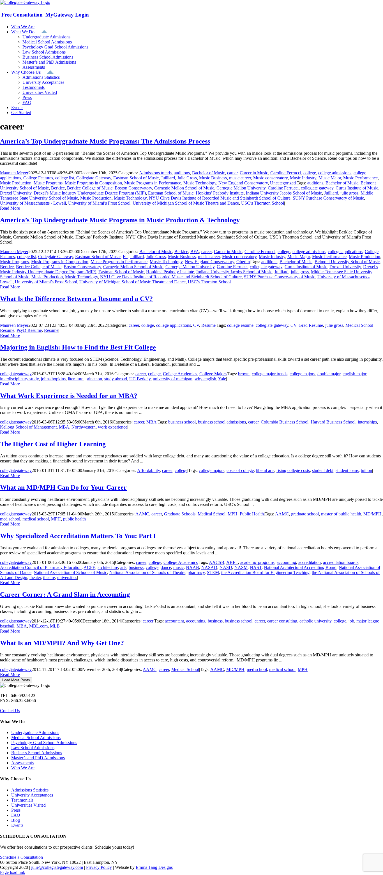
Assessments (22, 762)
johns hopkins (53, 378)
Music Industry (303, 177)
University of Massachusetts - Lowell (33, 203)
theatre (49, 577)
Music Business (213, 177)
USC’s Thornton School (262, 203)
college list (64, 177)
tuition (366, 470)
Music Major (330, 177)
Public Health (252, 513)
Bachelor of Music (208, 172)
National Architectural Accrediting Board (300, 567)
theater (35, 577)
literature (75, 378)
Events (17, 825)
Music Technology (199, 182)
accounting (286, 562)
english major (354, 373)
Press (15, 810)
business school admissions (222, 422)
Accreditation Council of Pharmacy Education (41, 567)
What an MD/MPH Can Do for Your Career (63, 487)
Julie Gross (187, 177)
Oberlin (243, 261)
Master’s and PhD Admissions (38, 757)
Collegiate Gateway (93, 177)
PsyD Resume (29, 330)
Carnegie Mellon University (241, 188)
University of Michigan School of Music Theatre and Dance (186, 203)
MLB (55, 626)
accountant (174, 621)
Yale (222, 378)
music (178, 567)
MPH (232, 513)
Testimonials (22, 800)
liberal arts (265, 470)
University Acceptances (32, 795)
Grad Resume (311, 325)
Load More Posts (16, 680)
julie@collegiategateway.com (57, 867)
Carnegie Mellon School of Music (184, 188)
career (232, 172)
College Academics (180, 373)
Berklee (58, 188)
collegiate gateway (317, 188)
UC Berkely (140, 378)
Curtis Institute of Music (357, 188)
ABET (232, 562)
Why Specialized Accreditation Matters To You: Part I (78, 536)
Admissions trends (155, 172)
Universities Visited (28, 805)
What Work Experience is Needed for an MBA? (68, 395)
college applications (345, 251)
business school (182, 422)
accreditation (309, 562)
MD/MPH (372, 513)
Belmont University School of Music (347, 261)
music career (240, 177)
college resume (240, 325)
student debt (322, 470)
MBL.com (38, 626)
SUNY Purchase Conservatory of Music (328, 198)
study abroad (115, 378)
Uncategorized (283, 182)
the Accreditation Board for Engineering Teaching (265, 572)
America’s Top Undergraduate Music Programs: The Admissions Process (105, 141)
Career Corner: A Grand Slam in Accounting (65, 594)
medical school (35, 519)
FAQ (15, 815)
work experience (112, 427)
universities (67, 577)
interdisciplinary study (19, 378)
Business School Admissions (36, 752)
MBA (151, 422)
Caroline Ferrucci (285, 172)
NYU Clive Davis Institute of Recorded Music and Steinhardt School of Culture (219, 198)
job (351, 621)
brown (244, 373)
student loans (347, 470)
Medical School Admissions (36, 737)
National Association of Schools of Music (70, 572)
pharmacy (196, 572)
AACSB (216, 562)
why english (205, 378)
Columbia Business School (284, 422)
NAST (256, 567)
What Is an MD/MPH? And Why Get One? (62, 643)
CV (196, 325)
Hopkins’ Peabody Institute (220, 193)
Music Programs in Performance (152, 182)
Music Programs (48, 182)
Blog (15, 820)
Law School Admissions (32, 747)
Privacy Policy (99, 867)
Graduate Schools (179, 513)
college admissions (334, 172)
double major (328, 373)
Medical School (211, 513)
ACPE (89, 567)
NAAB (192, 567)
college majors (302, 373)
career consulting (282, 621)
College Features (38, 177)
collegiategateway (16, 373)
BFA (194, 251)
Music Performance (360, 177)
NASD (226, 567)
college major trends (269, 373)
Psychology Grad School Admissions (44, 742)
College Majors (213, 373)
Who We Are (22, 767)
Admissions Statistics (30, 790)
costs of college (240, 470)
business (136, 567)
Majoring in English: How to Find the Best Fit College (78, 347)
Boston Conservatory (133, 188)
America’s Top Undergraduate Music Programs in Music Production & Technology (120, 220)
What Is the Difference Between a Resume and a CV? (76, 298)
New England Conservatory (243, 182)
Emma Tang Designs (154, 867)
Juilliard (168, 177)
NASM (241, 567)
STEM (213, 572)
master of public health (341, 513)
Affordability (148, 470)
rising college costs (293, 470)
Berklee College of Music (89, 188)
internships (367, 422)
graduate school (305, 513)
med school (10, 519)
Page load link (12, 872)
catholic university (315, 621)
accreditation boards (340, 562)
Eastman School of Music (136, 177)
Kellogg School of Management (28, 427)
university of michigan (172, 378)
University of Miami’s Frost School (99, 203)
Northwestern (83, 427)
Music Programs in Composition (93, 182)
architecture (108, 567)
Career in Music (254, 172)
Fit (125, 256)
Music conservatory (270, 177)
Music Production (15, 182)
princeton (94, 378)
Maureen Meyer (14, 172)
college (309, 172)
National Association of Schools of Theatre (147, 572)
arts (123, 567)
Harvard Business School (333, 422)
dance (166, 567)
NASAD (209, 567)
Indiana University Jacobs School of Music (284, 193)
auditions (182, 172)
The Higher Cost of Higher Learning (53, 444)
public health (74, 519)
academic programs (257, 562)
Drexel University (15, 193)
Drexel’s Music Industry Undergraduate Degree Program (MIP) (90, 193)
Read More (10, 208)
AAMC (142, 513)
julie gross (349, 193)
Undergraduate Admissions (35, 732)
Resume (208, 325)
